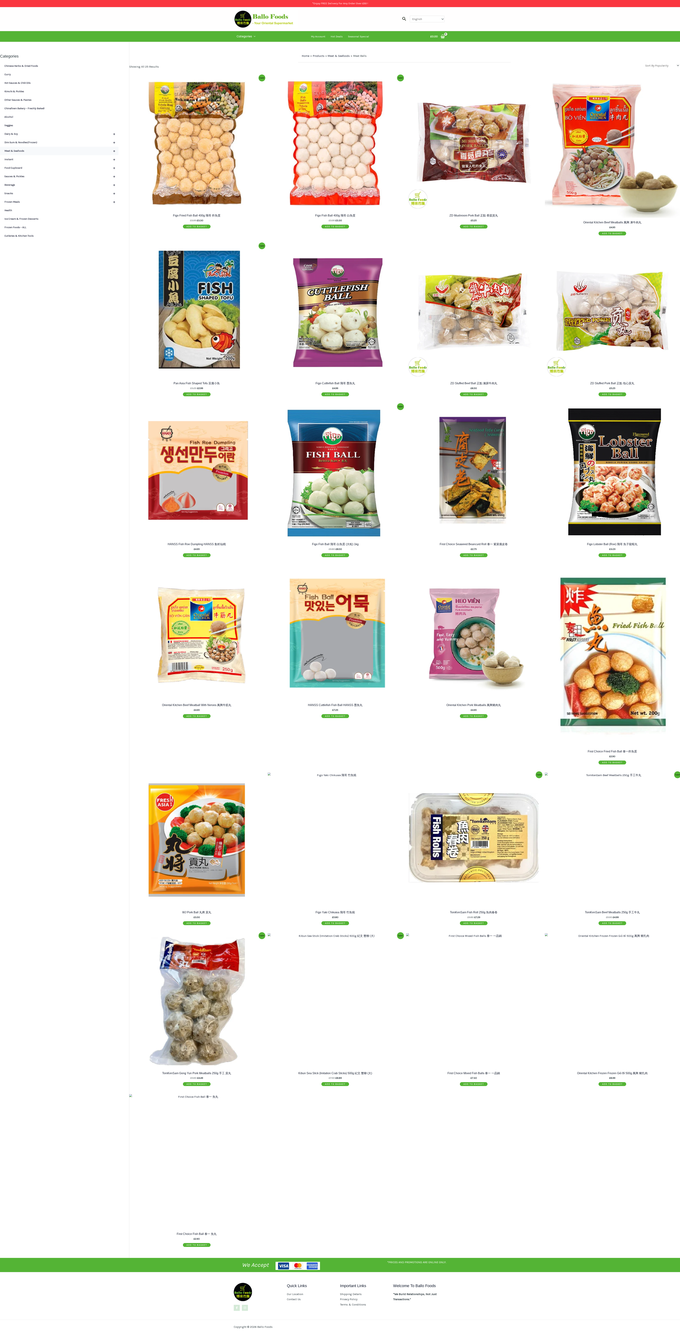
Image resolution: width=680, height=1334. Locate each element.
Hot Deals (337, 36)
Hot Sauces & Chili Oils (17, 82)
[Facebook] (237, 1308)
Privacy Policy (348, 1299)
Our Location (295, 1294)
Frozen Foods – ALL (15, 227)
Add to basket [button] (196, 226)
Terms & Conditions (353, 1304)
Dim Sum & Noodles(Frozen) (59, 142)
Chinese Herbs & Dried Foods (21, 65)
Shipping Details (351, 1294)
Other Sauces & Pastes (18, 99)
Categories (244, 36)
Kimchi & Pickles (14, 91)
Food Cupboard (59, 168)
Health (8, 210)
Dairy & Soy (59, 134)
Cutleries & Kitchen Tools (19, 235)
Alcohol (8, 116)
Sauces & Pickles (59, 176)
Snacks (59, 193)
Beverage (59, 185)
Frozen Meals (59, 202)
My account (318, 36)
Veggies (8, 125)
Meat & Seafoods (59, 151)
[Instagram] (245, 1308)
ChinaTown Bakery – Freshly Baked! (24, 108)
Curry (7, 74)
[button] (404, 19)
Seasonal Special (358, 36)
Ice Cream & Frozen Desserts (21, 218)
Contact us (294, 1299)
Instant (59, 159)
